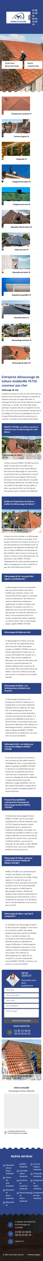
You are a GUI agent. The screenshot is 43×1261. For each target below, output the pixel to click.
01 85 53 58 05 (34, 13)
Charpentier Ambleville (36, 1175)
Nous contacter (33, 65)
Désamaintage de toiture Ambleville (22, 1197)
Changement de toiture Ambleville (36, 1185)
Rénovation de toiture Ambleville (9, 1194)
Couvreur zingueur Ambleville (36, 1167)
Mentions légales (34, 1255)
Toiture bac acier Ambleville (9, 1182)
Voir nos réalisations (12, 65)
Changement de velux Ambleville (36, 1195)
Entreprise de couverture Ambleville (22, 1185)
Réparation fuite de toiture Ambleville (9, 1169)
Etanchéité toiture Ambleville (22, 1173)
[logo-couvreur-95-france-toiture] (16, 17)
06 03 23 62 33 (34, 22)
